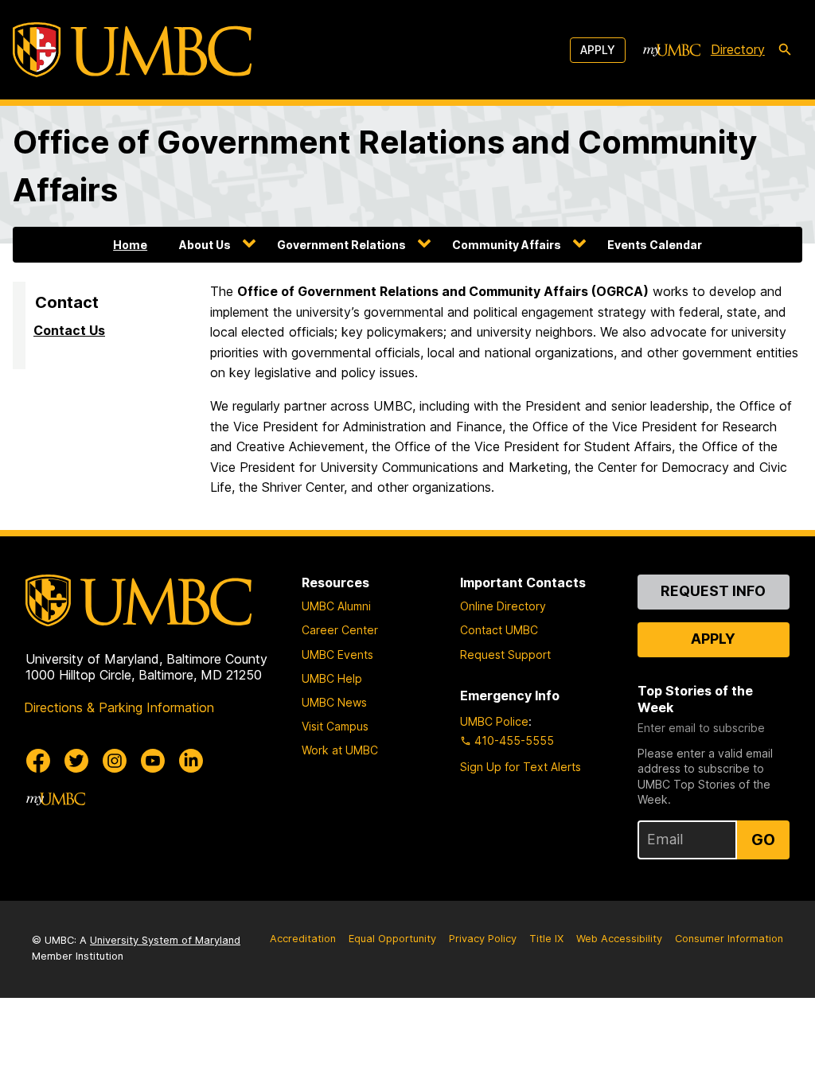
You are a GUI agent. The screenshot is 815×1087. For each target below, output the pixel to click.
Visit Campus (335, 726)
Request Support (505, 654)
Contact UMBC (499, 630)
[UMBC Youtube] (152, 760)
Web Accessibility (619, 939)
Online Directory (503, 606)
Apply (597, 49)
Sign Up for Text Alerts (520, 766)
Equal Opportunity (392, 939)
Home (130, 244)
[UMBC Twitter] (76, 760)
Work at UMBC (340, 750)
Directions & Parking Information (119, 707)
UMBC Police (494, 721)
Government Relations (341, 244)
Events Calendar (654, 244)
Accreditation (303, 939)
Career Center (340, 630)
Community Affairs (506, 244)
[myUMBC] (671, 50)
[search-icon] (784, 50)
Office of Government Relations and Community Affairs (385, 166)
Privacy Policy (483, 939)
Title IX (546, 939)
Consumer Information (729, 939)
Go (763, 839)
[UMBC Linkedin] (191, 760)
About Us (205, 244)
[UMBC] (132, 50)
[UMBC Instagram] (114, 760)
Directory (737, 49)
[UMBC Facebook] (38, 760)
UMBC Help (332, 678)
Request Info (713, 590)
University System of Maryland (165, 940)
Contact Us (69, 330)
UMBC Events (337, 654)
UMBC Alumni (336, 606)
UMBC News (334, 702)
